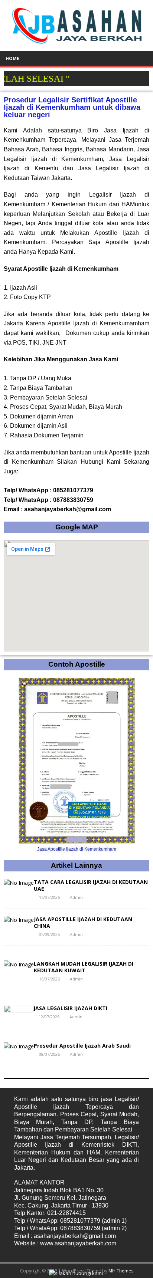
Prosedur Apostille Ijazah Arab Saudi (82, 1045)
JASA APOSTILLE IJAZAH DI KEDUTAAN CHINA (83, 922)
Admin (76, 897)
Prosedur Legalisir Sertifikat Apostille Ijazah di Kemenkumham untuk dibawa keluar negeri (72, 107)
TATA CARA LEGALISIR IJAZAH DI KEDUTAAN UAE (91, 885)
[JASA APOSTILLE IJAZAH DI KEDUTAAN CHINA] (19, 919)
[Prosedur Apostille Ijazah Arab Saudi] (19, 1046)
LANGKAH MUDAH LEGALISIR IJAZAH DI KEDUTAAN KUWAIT (83, 967)
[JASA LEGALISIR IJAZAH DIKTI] (18, 1022)
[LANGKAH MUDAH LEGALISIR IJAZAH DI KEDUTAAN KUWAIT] (19, 964)
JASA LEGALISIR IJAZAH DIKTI (70, 1008)
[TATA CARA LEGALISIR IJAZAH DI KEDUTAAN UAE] (19, 882)
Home (12, 58)
